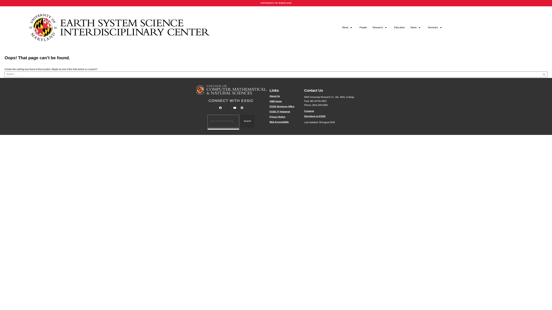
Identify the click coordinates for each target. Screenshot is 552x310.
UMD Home (276, 101)
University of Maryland (276, 3)
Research (378, 27)
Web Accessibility (279, 122)
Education (399, 27)
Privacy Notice (277, 117)
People (363, 27)
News (414, 27)
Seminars (433, 27)
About (345, 27)
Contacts (309, 111)
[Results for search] (223, 129)
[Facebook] (220, 108)
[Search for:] (276, 74)
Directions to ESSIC (315, 116)
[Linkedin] (242, 108)
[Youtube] (234, 108)
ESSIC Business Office (282, 106)
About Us (275, 96)
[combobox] (223, 121)
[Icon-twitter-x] (227, 108)
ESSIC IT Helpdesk (280, 112)
